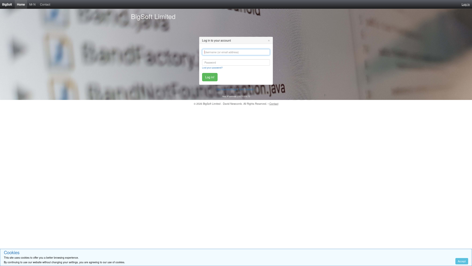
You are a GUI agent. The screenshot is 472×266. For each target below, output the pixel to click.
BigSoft (7, 4)
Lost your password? (212, 67)
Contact (45, 4)
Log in (466, 4)
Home (21, 4)
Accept (462, 261)
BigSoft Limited (153, 16)
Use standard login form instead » (236, 89)
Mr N (32, 4)
